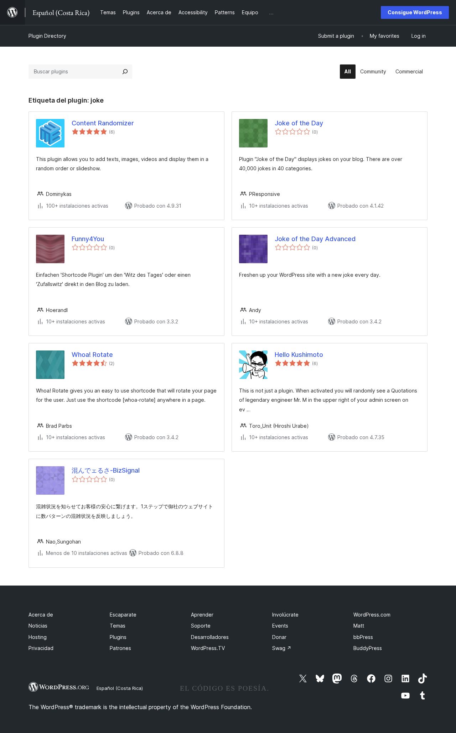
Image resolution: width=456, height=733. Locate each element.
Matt (358, 626)
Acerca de (40, 615)
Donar (279, 637)
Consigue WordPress (415, 12)
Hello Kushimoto (299, 354)
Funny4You (88, 239)
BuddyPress (367, 648)
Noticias (37, 626)
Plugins (118, 637)
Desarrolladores (210, 637)
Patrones (120, 648)
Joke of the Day (299, 123)
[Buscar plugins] (125, 71)
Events (280, 626)
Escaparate (123, 615)
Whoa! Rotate (92, 354)
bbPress (363, 637)
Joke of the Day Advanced (315, 239)
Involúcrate (285, 615)
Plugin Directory (47, 36)
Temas (117, 626)
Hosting (37, 637)
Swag (281, 648)
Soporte (201, 626)
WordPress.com (371, 615)
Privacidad (40, 648)
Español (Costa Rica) (120, 688)
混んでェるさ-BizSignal (106, 470)
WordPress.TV (208, 648)
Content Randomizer (103, 123)
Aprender (202, 615)
